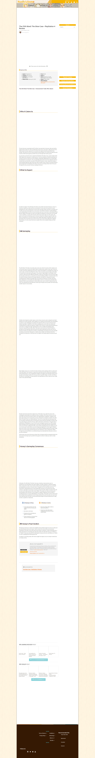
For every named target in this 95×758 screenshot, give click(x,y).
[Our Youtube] (74, 2)
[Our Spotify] (71, 2)
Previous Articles (34, 551)
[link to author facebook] (23, 552)
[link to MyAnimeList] (59, 739)
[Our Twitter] (68, 2)
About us (52, 738)
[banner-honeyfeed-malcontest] (67, 64)
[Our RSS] (76, 2)
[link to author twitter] (21, 552)
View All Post (39, 659)
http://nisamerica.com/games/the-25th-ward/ (48, 82)
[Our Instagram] (65, 2)
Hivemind (62, 745)
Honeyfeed (63, 742)
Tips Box (52, 740)
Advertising (51, 735)
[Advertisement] (47, 16)
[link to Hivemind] (59, 746)
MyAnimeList (63, 738)
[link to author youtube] (25, 552)
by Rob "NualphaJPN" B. (37, 553)
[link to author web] (27, 552)
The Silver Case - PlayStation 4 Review (32, 569)
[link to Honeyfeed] (59, 742)
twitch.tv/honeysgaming (38, 549)
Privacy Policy (42, 735)
